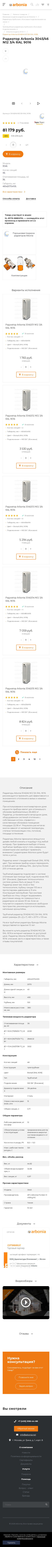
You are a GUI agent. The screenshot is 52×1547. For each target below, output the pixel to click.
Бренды (26, 1496)
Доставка (31, 199)
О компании (26, 1447)
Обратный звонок (26, 1428)
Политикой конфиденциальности (31, 1537)
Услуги (26, 1469)
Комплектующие (19, 275)
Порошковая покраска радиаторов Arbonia (24, 234)
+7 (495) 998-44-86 (28, 1421)
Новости (26, 1452)
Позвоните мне (26, 1377)
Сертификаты (26, 1460)
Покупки (26, 1484)
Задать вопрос (26, 1386)
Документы (26, 1464)
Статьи (26, 1492)
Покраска (26, 1474)
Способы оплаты (11, 199)
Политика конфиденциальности (26, 1456)
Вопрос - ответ (26, 1488)
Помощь (26, 1479)
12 (35, 759)
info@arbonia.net (28, 1435)
